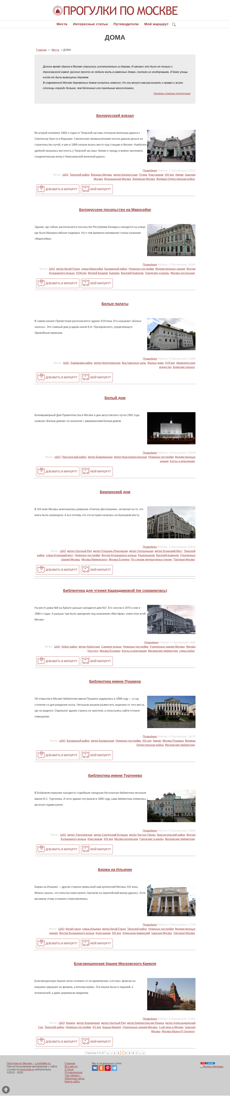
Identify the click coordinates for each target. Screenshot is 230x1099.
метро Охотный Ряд (79, 551)
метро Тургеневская (79, 834)
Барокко (114, 273)
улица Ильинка (91, 929)
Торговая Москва (184, 559)
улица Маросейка (92, 268)
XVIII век (81, 273)
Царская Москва (161, 933)
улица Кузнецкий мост (59, 555)
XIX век (169, 174)
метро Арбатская (89, 646)
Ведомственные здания (170, 268)
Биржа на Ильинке (115, 869)
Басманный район (115, 268)
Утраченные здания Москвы (167, 646)
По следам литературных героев (151, 559)
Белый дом (115, 398)
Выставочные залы (134, 363)
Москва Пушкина (173, 740)
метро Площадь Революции (110, 551)
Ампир (179, 174)
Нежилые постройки (141, 268)
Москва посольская (183, 273)
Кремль (70, 1023)
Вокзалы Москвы (101, 174)
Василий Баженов (132, 273)
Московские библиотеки (163, 650)
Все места (71, 1066)
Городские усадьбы (157, 273)
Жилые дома (155, 363)
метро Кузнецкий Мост (169, 551)
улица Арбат (187, 650)
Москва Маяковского (94, 559)
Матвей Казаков (98, 273)
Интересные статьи (90, 24)
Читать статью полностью (171, 93)
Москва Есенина (119, 559)
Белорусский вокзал (115, 115)
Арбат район (69, 646)
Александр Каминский (136, 933)
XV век (96, 1027)
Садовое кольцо (111, 646)
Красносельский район (171, 834)
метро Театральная (141, 551)
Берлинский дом (115, 492)
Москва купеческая (126, 839)
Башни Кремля (111, 1027)
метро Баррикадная (100, 457)
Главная (70, 1063)
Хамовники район (81, 363)
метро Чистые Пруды (142, 834)
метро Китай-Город (68, 268)
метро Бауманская (102, 740)
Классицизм (156, 174)
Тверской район (80, 174)
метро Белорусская (125, 174)
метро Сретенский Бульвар (111, 834)
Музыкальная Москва (117, 179)
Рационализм (146, 555)
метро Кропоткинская (107, 363)
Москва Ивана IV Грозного (178, 1031)
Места (62, 24)
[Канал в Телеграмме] (114, 1068)
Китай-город (73, 929)
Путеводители (126, 24)
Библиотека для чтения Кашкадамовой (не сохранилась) (115, 590)
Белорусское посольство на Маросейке (115, 210)
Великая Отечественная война (175, 179)
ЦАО (65, 174)
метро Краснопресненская (130, 457)
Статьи (69, 1069)
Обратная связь (75, 1078)
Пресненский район (74, 457)
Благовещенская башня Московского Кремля (115, 963)
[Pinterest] (108, 1068)
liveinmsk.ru (27, 1069)
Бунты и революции (182, 461)
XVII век (170, 363)
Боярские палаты (184, 367)
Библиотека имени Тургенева (115, 775)
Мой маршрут (156, 24)
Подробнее (150, 170)
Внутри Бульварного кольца (119, 555)
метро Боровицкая (88, 1023)
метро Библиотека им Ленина (145, 1023)
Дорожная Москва (143, 179)
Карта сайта (72, 1081)
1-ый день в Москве (171, 1027)
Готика (143, 174)
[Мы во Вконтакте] (95, 1068)
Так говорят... (73, 1075)
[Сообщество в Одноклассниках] (101, 1068)
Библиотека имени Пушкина (115, 681)
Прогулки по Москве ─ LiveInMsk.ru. (29, 1063)
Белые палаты (115, 304)
